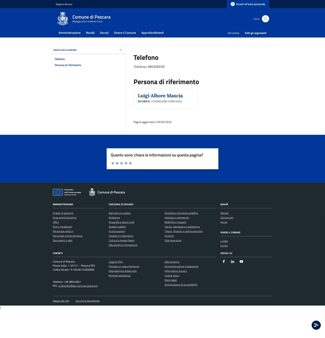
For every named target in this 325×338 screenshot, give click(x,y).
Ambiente (114, 218)
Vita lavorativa (173, 240)
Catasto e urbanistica (121, 236)
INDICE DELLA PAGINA (64, 50)
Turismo (169, 236)
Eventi (224, 246)
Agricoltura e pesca (120, 213)
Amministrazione (70, 32)
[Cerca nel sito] (265, 18)
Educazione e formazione (123, 245)
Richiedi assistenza (120, 275)
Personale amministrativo (67, 236)
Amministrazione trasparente (181, 266)
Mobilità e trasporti (176, 222)
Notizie (224, 213)
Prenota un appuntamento (124, 266)
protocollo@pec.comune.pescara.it (78, 286)
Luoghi (224, 241)
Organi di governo (63, 213)
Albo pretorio (172, 262)
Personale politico (63, 231)
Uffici (56, 222)
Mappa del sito (61, 301)
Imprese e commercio (177, 218)
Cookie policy (172, 275)
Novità (90, 32)
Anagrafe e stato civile (121, 222)
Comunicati (226, 218)
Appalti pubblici (117, 227)
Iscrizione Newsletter (87, 301)
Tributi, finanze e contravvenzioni (184, 231)
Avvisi (223, 222)
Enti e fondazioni (62, 227)
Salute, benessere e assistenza (182, 227)
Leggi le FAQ (116, 262)
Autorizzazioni (117, 231)
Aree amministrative (65, 218)
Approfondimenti (152, 32)
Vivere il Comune (125, 32)
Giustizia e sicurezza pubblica (181, 213)
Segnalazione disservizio (123, 271)
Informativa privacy (176, 271)
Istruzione (233, 33)
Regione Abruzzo (64, 4)
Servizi (104, 32)
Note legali (171, 280)
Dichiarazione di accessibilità (181, 285)
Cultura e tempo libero (121, 240)
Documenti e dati (62, 240)
